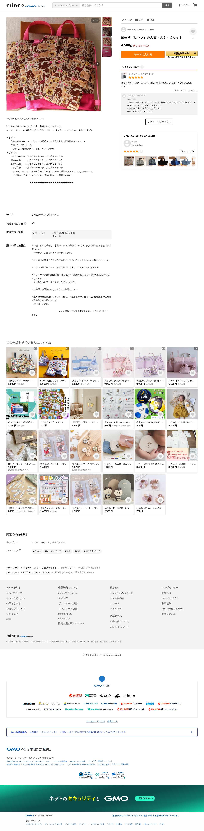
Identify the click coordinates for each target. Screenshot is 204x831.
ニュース (114, 603)
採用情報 (103, 642)
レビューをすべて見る (159, 122)
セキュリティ (83, 824)
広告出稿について (119, 621)
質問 (140, 20)
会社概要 (94, 642)
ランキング (12, 614)
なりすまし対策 (104, 764)
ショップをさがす (16, 608)
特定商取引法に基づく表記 (17, 642)
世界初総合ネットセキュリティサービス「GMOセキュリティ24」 (28, 761)
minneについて (14, 593)
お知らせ (166, 593)
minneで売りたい (67, 593)
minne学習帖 (117, 598)
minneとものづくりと (121, 593)
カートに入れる (143, 54)
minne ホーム (12, 567)
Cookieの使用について (39, 642)
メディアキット (115, 642)
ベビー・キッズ (39, 542)
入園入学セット (57, 542)
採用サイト (112, 721)
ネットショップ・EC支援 (53, 824)
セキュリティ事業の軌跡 (120, 764)
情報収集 (119, 824)
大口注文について (119, 626)
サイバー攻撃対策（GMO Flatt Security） (82, 764)
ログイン (185, 5)
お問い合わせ (169, 614)
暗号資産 (138, 824)
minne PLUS (65, 613)
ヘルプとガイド (170, 598)
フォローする (187, 151)
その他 (161, 824)
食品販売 (63, 598)
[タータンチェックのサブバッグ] (137, 77)
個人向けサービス (150, 824)
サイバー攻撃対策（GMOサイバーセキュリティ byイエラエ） (44, 764)
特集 (8, 619)
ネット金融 (128, 824)
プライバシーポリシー (80, 642)
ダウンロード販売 (67, 608)
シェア (128, 20)
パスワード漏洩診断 (60, 761)
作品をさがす (13, 603)
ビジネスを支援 (70, 824)
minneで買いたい (15, 598)
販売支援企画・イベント (71, 623)
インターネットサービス (34, 824)
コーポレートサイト (95, 721)
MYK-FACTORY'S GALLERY (140, 29)
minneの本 (115, 608)
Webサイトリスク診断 (77, 761)
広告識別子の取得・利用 (60, 642)
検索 (167, 5)
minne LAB (64, 618)
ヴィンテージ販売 (67, 603)
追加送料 (64, 233)
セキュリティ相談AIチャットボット (100, 761)
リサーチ (110, 824)
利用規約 (166, 603)
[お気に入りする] (193, 31)
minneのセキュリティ (173, 608)
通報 (152, 20)
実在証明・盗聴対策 (13, 764)
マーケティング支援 (97, 824)
